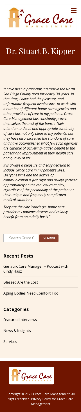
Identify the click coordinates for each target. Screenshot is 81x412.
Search (49, 238)
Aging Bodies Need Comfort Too (30, 293)
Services (10, 341)
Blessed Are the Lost (20, 282)
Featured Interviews (20, 319)
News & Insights (17, 330)
